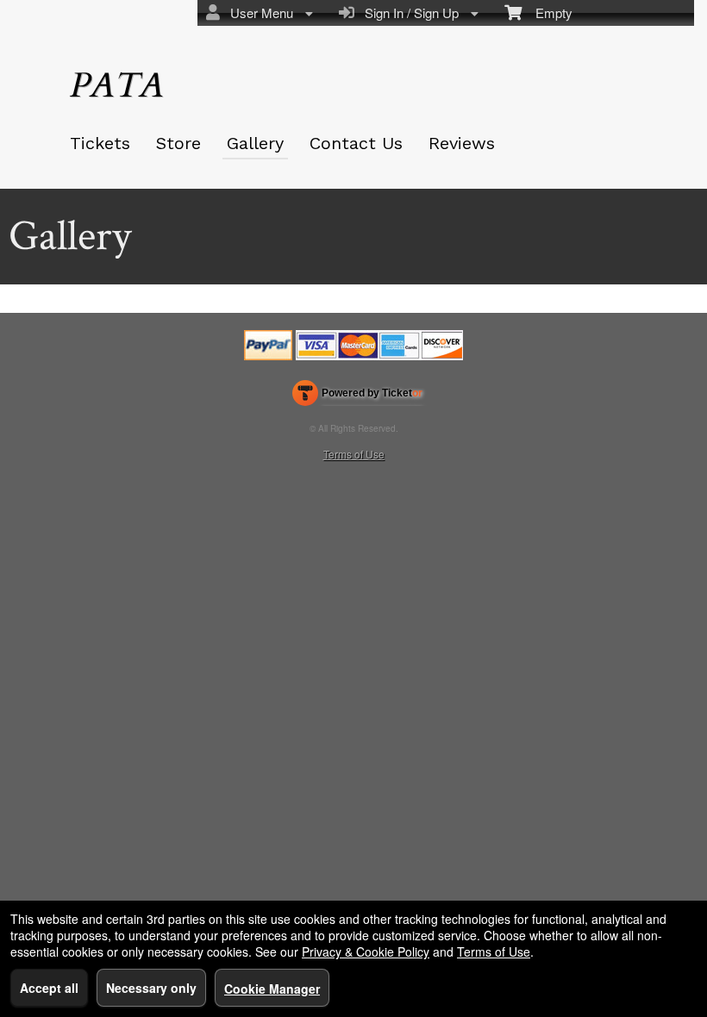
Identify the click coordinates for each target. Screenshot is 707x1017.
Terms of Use (354, 453)
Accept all (49, 987)
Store (178, 143)
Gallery (255, 143)
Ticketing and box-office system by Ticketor (357, 396)
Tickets (100, 143)
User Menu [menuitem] (258, 12)
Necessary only (151, 987)
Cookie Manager (272, 988)
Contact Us (356, 143)
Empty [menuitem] (547, 12)
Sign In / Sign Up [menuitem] (408, 12)
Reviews (462, 143)
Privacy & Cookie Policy (365, 951)
